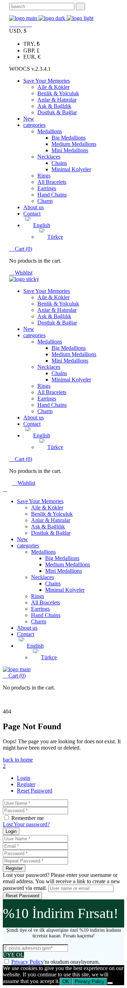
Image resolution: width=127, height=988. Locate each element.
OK (65, 981)
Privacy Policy (27, 962)
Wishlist (22, 273)
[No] (110, 983)
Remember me (27, 818)
